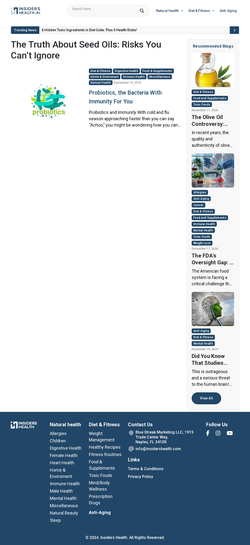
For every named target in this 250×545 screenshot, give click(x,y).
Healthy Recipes (105, 447)
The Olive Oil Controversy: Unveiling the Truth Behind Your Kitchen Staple (208, 121)
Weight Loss (202, 243)
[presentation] (235, 30)
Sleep (55, 520)
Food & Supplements (157, 71)
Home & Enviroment (105, 77)
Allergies (199, 192)
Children (58, 440)
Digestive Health (126, 71)
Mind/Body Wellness (99, 486)
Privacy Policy (140, 476)
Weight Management (102, 436)
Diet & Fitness (199, 11)
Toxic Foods (201, 104)
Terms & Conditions (146, 468)
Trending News (25, 30)
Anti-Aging (228, 11)
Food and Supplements (209, 98)
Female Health (64, 455)
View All (206, 398)
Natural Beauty (64, 512)
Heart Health (62, 462)
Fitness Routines (105, 454)
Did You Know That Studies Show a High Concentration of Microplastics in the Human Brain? (212, 360)
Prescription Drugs (101, 499)
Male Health (61, 491)
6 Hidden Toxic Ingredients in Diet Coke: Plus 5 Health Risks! (89, 30)
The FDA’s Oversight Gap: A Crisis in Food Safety (212, 259)
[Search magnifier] (141, 10)
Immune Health (134, 77)
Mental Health (203, 230)
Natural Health (167, 11)
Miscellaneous (159, 77)
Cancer (198, 205)
